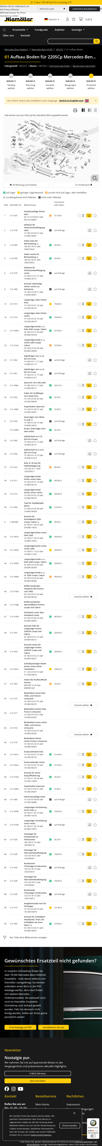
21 (5, 330)
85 (5, 867)
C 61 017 (13, 713)
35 (5, 440)
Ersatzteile (19, 29)
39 (5, 494)
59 (5, 698)
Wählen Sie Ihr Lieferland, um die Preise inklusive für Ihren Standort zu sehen (14, 11)
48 (5, 632)
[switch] (93, 1136)
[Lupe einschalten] (95, 178)
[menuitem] (16, 49)
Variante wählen (82, 596)
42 (5, 536)
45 (5, 576)
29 (5, 409)
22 (5, 345)
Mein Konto (42, 1104)
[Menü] (97, 1119)
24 (5, 373)
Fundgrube (41, 29)
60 (5, 728)
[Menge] (89, 215)
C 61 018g (14, 604)
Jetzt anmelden (38, 1080)
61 (5, 754)
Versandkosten (33, 1144)
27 (5, 385)
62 (5, 765)
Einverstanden (69, 1125)
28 (5, 397)
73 (5, 824)
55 (5, 669)
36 (5, 454)
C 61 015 (13, 698)
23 (5, 360)
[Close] (101, 9)
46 (5, 591)
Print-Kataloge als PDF (20, 1027)
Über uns (8, 35)
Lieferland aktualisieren (84, 8)
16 (5, 317)
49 (5, 651)
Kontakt (25, 35)
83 (5, 839)
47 (5, 616)
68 (5, 799)
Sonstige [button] (77, 29)
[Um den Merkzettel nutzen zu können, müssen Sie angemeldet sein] (73, 19)
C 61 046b (14, 430)
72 (5, 811)
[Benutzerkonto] (67, 19)
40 (5, 507)
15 (5, 304)
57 (5, 684)
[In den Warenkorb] (89, 230)
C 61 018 (13, 742)
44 (5, 563)
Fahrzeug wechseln (59, 65)
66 (5, 777)
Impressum (73, 1104)
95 (5, 923)
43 (5, 550)
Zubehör (60, 29)
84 (5, 854)
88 (5, 894)
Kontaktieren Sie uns (53, 1027)
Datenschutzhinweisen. (41, 1135)
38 (5, 480)
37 (5, 467)
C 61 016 (13, 728)
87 (5, 881)
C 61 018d (14, 591)
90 (5, 907)
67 (5, 789)
